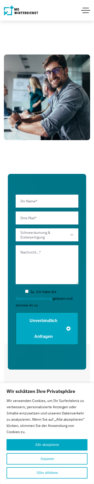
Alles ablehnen (47, 473)
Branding (47, 130)
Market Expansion (47, 122)
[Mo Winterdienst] (21, 10)
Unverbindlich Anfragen (43, 328)
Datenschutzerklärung (34, 298)
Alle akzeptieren (47, 445)
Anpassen (47, 459)
